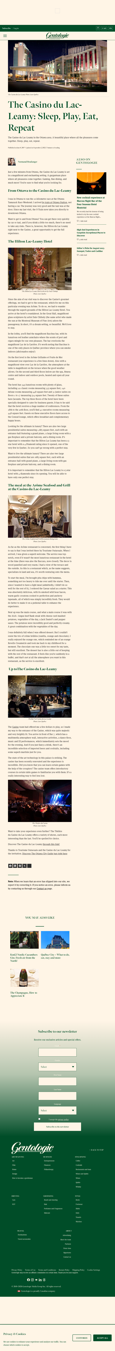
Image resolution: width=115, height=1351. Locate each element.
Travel (20, 1231)
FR (110, 28)
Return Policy (64, 1270)
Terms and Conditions (47, 1270)
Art (13, 1161)
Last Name (57, 1089)
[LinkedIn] (40, 1280)
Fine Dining (80, 1157)
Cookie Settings (93, 1270)
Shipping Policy (78, 1270)
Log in (16, 28)
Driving (15, 1196)
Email (57, 1046)
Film (13, 1165)
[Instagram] (32, 1280)
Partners (68, 1244)
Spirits (78, 1182)
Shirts (78, 1208)
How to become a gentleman (22, 1178)
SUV (13, 1204)
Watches (79, 1221)
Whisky (78, 1187)
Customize (81, 1337)
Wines (78, 1178)
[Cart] (98, 28)
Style (77, 1196)
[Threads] (44, 1280)
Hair (45, 1204)
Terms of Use (30, 1270)
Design (14, 1174)
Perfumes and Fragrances (53, 1208)
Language (57, 1104)
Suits (77, 1213)
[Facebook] (28, 1280)
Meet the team (65, 1239)
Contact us (42, 888)
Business (47, 1157)
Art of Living (18, 1157)
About (69, 1231)
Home (14, 1169)
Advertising (67, 1235)
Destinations (22, 1235)
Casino (15, 726)
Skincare (47, 1213)
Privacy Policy (17, 1270)
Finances (47, 1165)
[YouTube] (36, 1280)
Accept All (102, 1337)
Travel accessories (24, 1239)
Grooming (48, 1196)
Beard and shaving (51, 1200)
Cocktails (79, 1165)
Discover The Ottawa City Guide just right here (44, 853)
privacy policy (63, 1119)
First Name (57, 1075)
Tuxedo (78, 1217)
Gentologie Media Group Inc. (34, 1286)
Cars (13, 1200)
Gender (57, 1060)
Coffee (78, 1161)
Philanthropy (48, 1169)
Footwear (79, 1204)
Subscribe (6, 28)
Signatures (67, 1252)
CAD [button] (104, 28)
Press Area (67, 1248)
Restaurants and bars (83, 1169)
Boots (78, 1200)
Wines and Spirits (82, 1174)
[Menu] (5, 36)
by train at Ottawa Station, (55, 202)
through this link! (51, 844)
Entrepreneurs (49, 1161)
